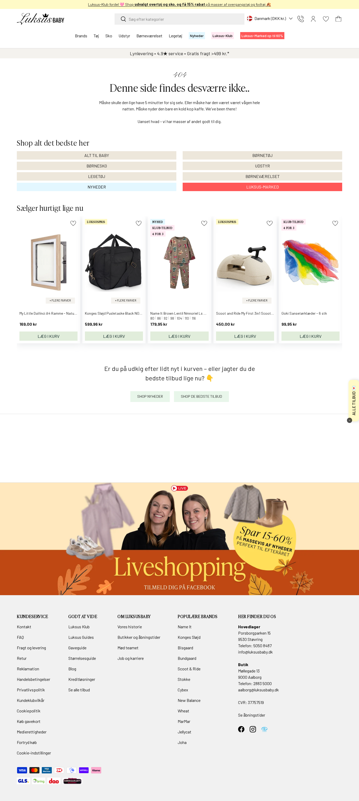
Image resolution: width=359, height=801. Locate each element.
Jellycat (184, 731)
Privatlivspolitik (31, 689)
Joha (182, 742)
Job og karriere (130, 658)
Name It (185, 626)
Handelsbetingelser (33, 679)
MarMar (184, 721)
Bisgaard (185, 647)
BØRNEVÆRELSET (262, 176)
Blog (72, 668)
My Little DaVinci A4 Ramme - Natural (48, 313)
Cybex (183, 689)
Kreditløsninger (81, 679)
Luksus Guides (81, 637)
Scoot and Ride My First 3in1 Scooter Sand (249, 313)
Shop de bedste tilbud (201, 396)
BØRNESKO (96, 165)
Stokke (184, 679)
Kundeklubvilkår (30, 700)
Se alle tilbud (79, 689)
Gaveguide (77, 647)
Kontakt (24, 626)
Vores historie (129, 626)
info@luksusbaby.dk (255, 651)
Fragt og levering (31, 647)
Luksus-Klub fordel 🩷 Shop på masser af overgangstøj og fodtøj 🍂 (179, 4)
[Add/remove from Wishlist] (73, 223)
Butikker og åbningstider (138, 637)
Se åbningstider (251, 714)
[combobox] (179, 19)
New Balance (189, 700)
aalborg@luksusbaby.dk (258, 689)
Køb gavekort (28, 721)
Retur (22, 658)
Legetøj (175, 35)
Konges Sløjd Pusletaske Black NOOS (114, 313)
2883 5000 (262, 683)
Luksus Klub (79, 626)
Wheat (183, 710)
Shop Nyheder (150, 396)
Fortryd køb (27, 742)
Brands (81, 35)
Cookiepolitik (28, 710)
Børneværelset (149, 35)
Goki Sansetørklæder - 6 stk (304, 313)
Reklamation (28, 668)
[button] (338, 19)
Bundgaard (187, 658)
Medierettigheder (32, 731)
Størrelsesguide (82, 658)
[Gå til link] (179, 539)
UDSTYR (262, 165)
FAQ (20, 637)
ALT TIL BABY (96, 155)
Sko (108, 35)
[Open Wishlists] (326, 19)
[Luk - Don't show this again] (349, 420)
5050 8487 (262, 645)
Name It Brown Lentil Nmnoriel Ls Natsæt (183, 313)
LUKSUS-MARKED (262, 186)
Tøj (96, 35)
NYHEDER (97, 186)
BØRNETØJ (262, 155)
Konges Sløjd (189, 637)
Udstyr (124, 35)
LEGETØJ (96, 176)
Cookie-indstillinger (34, 752)
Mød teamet (128, 647)
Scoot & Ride (189, 668)
